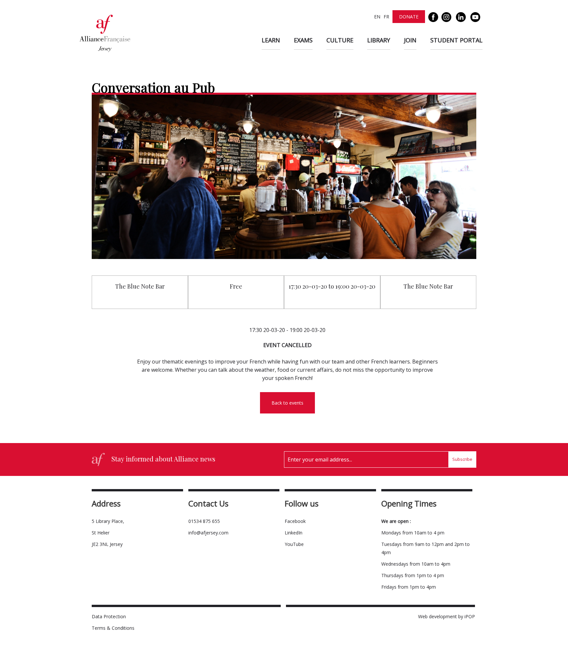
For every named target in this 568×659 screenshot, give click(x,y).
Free (236, 286)
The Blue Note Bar (140, 286)
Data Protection (109, 616)
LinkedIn (293, 533)
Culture (339, 40)
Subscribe (462, 459)
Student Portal (456, 40)
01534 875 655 (204, 521)
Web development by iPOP (446, 616)
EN (377, 16)
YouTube (294, 544)
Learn (271, 40)
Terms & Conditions (113, 628)
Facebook (295, 521)
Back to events (287, 403)
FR (386, 16)
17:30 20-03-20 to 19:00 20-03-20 (332, 286)
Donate (408, 16)
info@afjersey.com (208, 533)
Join (410, 40)
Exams (303, 40)
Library (378, 40)
